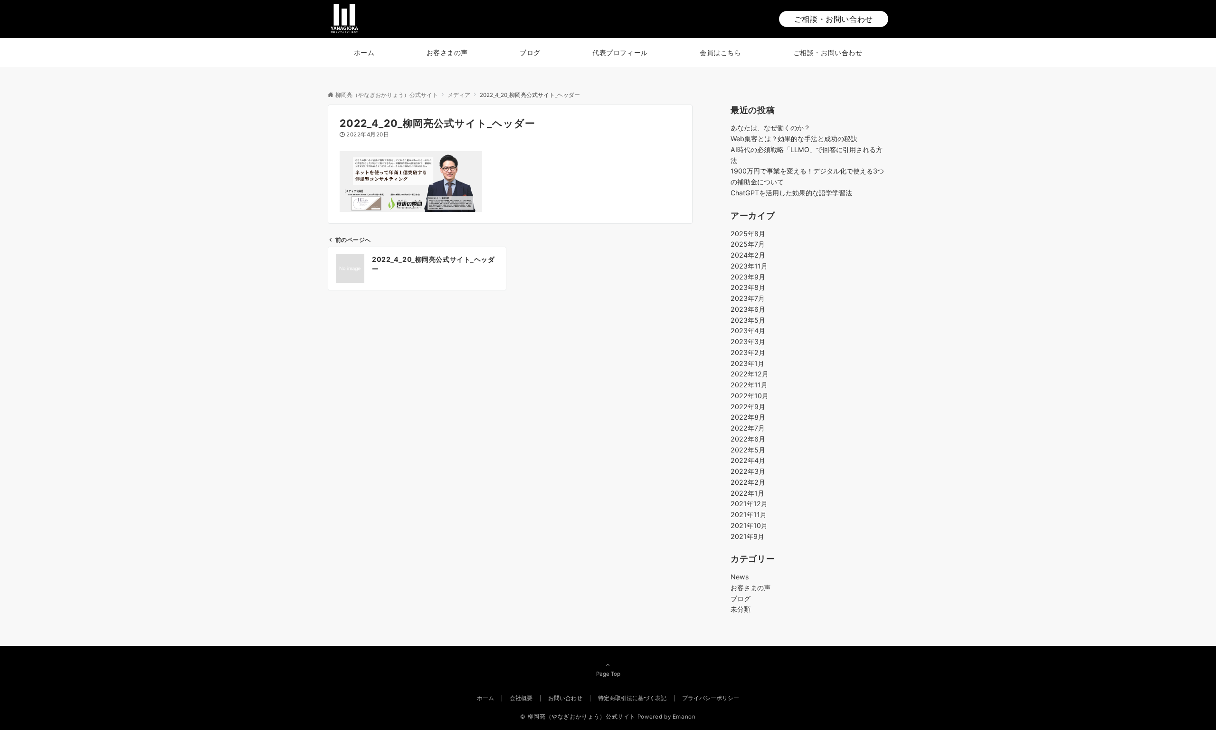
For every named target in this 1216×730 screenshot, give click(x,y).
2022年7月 (748, 428)
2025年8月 (748, 234)
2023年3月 (748, 341)
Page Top (608, 674)
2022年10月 (750, 396)
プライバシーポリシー (710, 698)
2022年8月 (748, 417)
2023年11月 (749, 266)
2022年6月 (748, 439)
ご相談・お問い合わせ (833, 19)
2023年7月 (748, 298)
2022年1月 (747, 493)
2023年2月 (748, 352)
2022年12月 (750, 374)
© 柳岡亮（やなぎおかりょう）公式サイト (578, 716)
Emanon (684, 716)
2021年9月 (747, 536)
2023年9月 (748, 277)
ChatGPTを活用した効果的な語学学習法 (791, 193)
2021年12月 (749, 503)
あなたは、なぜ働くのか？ (770, 128)
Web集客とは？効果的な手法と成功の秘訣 (794, 138)
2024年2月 (748, 255)
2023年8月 (748, 287)
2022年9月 (748, 407)
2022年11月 (749, 385)
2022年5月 (748, 450)
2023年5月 (748, 320)
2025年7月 (748, 244)
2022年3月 (748, 471)
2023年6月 (748, 309)
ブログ (740, 599)
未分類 (740, 609)
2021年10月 (749, 525)
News (740, 577)
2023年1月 (747, 363)
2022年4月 (748, 460)
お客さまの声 (750, 588)
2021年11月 (749, 514)
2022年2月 (748, 482)
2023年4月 (748, 331)
